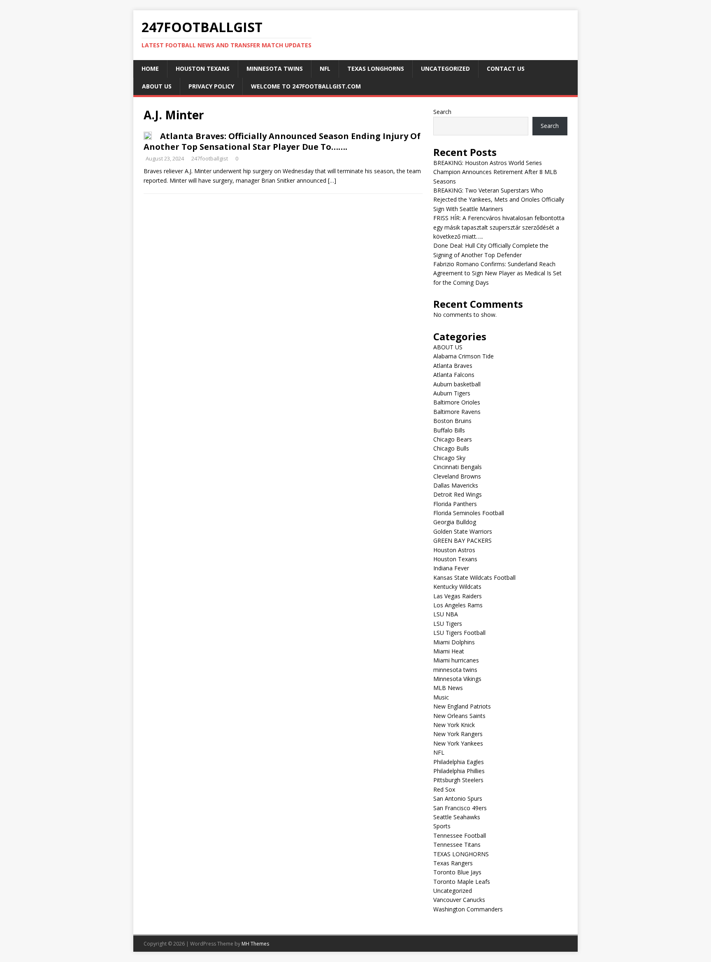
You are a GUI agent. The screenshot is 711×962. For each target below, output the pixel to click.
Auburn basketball (457, 384)
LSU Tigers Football (459, 633)
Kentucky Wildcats (457, 586)
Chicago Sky (449, 458)
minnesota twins (274, 68)
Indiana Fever (451, 568)
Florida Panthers (455, 504)
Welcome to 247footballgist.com (306, 86)
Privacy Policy (211, 86)
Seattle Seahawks (456, 817)
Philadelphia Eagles (458, 762)
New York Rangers (458, 734)
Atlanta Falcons (453, 375)
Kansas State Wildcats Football (474, 577)
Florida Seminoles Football (468, 513)
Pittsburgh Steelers (458, 780)
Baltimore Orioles (456, 402)
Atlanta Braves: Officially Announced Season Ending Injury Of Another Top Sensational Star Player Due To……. (282, 141)
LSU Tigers (447, 623)
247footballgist (209, 158)
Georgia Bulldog (454, 522)
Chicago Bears (452, 439)
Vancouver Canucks (459, 900)
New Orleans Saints (459, 716)
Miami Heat (448, 651)
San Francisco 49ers (460, 808)
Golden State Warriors (462, 531)
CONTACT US (506, 68)
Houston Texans (203, 68)
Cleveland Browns (457, 476)
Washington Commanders (468, 909)
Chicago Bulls (451, 448)
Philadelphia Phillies (459, 771)
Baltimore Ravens (457, 412)
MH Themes (255, 943)
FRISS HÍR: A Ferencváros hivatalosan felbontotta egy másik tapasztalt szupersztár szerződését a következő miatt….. (499, 227)
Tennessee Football (459, 835)
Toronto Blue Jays (457, 872)
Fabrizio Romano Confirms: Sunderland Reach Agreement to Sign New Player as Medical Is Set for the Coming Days (497, 273)
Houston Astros (454, 550)
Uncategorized (445, 68)
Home (150, 68)
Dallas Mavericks (455, 485)
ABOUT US (157, 86)
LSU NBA (445, 614)
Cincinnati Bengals (457, 467)
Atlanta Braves (452, 365)
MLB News (448, 688)
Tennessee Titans (457, 844)
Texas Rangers (453, 863)
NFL (325, 68)
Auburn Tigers (451, 393)
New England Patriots (462, 706)
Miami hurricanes (456, 660)
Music (441, 697)
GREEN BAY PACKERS (462, 540)
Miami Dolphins (454, 642)
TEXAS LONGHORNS (375, 68)
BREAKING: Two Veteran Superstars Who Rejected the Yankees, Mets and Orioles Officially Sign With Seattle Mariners (498, 199)
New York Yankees (458, 743)
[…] (332, 180)
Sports (442, 826)
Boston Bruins (452, 421)
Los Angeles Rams (458, 605)
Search (442, 112)
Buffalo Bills (449, 430)
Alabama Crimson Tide (463, 356)
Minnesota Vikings (457, 679)
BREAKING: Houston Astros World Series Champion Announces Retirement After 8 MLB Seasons (495, 172)
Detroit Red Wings (457, 494)
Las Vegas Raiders (457, 596)
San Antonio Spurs (457, 798)
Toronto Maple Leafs (461, 881)
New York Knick (454, 725)
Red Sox (444, 789)
